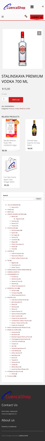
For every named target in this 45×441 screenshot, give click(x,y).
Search (5, 195)
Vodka (17, 109)
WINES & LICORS (25, 109)
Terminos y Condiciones (9, 426)
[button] (39, 33)
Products (11, 109)
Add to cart (15, 100)
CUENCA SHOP (23, 436)
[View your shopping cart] (26, 16)
